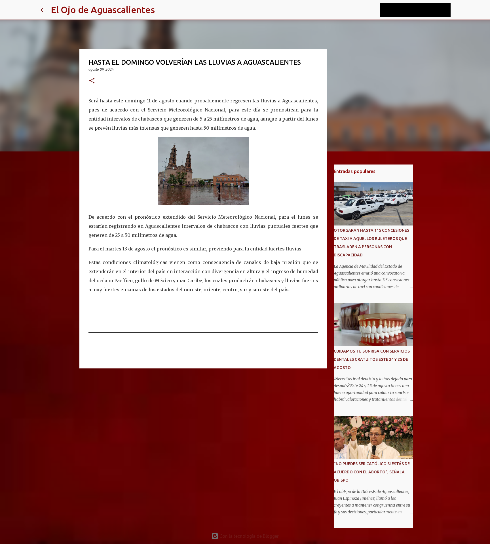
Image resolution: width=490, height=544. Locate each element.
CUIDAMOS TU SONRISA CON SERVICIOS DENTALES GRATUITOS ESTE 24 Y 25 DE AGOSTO (372, 359)
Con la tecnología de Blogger (248, 536)
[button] (91, 81)
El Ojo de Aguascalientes (103, 10)
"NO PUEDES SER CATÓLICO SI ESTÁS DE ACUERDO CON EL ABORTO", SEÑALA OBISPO (372, 471)
